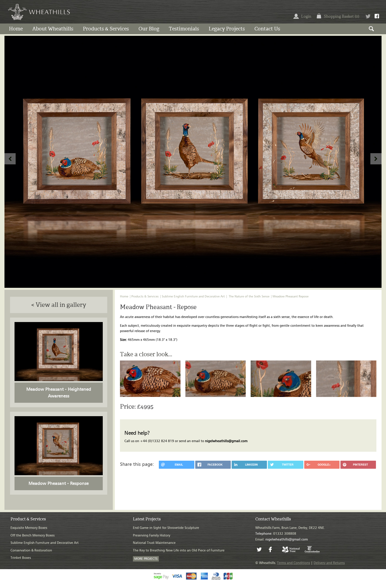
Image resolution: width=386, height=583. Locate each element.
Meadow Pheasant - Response (59, 483)
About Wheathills (52, 29)
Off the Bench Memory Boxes (32, 535)
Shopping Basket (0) (341, 16)
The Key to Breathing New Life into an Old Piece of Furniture (178, 550)
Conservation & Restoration (31, 550)
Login (306, 16)
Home (16, 29)
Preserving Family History (151, 535)
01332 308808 (275, 533)
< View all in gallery (58, 304)
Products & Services (106, 29)
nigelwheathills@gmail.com (226, 441)
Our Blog (148, 29)
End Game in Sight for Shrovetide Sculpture (166, 528)
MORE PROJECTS (145, 558)
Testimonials (184, 29)
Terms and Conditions (293, 563)
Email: (281, 539)
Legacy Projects (227, 29)
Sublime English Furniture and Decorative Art (193, 296)
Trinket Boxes (20, 558)
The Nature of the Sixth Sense (249, 296)
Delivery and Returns (329, 563)
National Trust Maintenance (154, 543)
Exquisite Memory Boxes (28, 528)
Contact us (267, 29)
